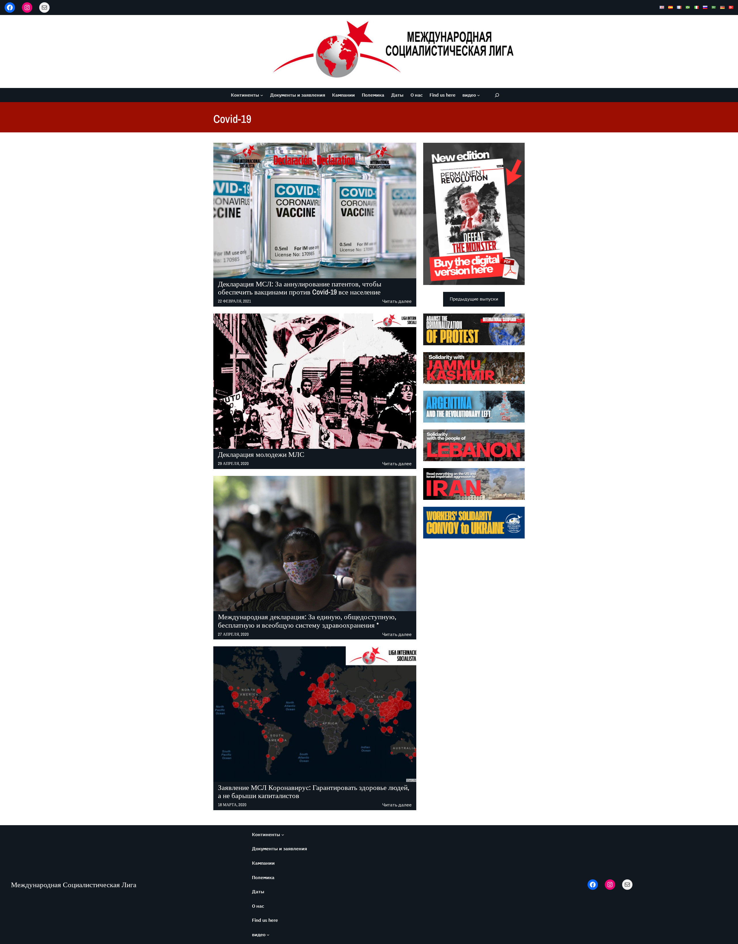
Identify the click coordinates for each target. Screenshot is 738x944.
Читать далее (397, 301)
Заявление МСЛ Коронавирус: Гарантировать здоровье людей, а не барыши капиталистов (313, 791)
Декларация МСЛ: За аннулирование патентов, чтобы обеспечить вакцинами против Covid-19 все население (299, 288)
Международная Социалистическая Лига (73, 884)
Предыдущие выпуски (474, 299)
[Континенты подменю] (261, 95)
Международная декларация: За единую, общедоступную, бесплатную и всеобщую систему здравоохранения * (307, 621)
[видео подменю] (478, 95)
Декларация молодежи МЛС (261, 454)
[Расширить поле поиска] (497, 95)
